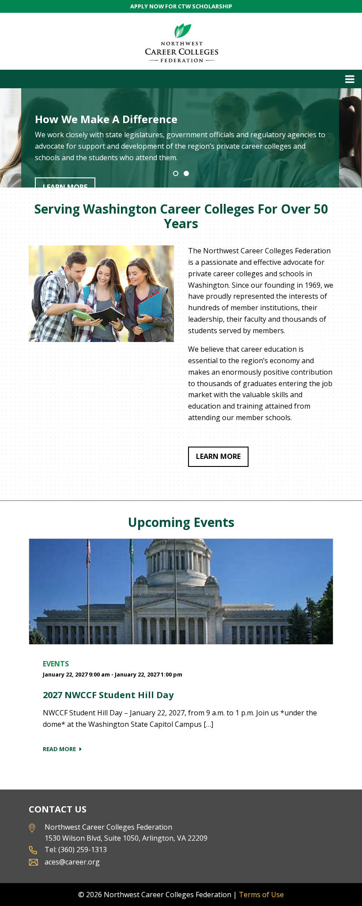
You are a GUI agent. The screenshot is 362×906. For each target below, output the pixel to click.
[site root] (181, 41)
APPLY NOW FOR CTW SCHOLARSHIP (181, 6)
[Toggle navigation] (181, 79)
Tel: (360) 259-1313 (76, 849)
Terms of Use (261, 894)
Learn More (218, 456)
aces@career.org (72, 862)
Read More (59, 749)
